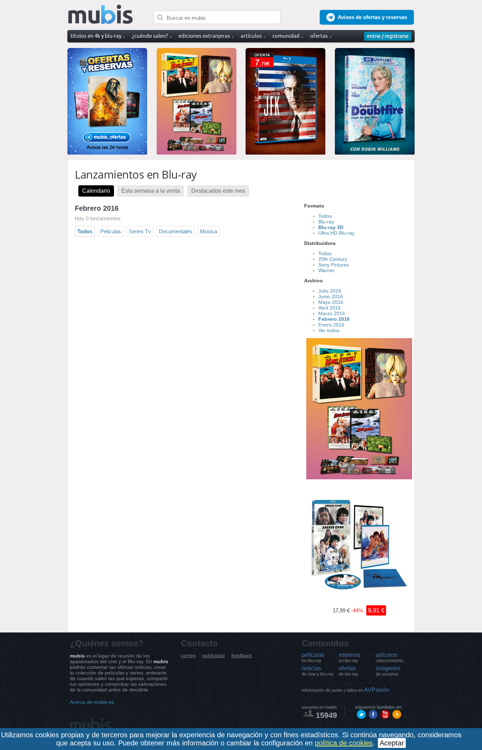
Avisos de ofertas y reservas (372, 17)
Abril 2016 (329, 308)
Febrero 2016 (334, 319)
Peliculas (110, 231)
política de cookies (344, 743)
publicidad (213, 655)
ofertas (348, 671)
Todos (84, 231)
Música (208, 231)
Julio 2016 (329, 291)
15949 (326, 715)
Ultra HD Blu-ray (336, 233)
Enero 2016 (331, 325)
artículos (391, 657)
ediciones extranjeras (204, 36)
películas (313, 657)
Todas (325, 253)
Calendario (96, 191)
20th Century (332, 259)
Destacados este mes (218, 191)
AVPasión (345, 690)
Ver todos (328, 330)
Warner (326, 270)
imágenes (388, 671)
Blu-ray (326, 221)
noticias (317, 671)
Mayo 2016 (330, 302)
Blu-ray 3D (330, 227)
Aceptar (392, 743)
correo (188, 655)
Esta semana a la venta (150, 191)
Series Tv (140, 231)
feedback (241, 655)
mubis (100, 15)
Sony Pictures (333, 265)
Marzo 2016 (331, 313)
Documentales (175, 231)
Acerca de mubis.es (92, 702)
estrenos (349, 657)
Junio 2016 (330, 296)
